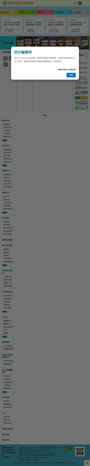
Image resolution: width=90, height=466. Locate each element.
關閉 (71, 75)
